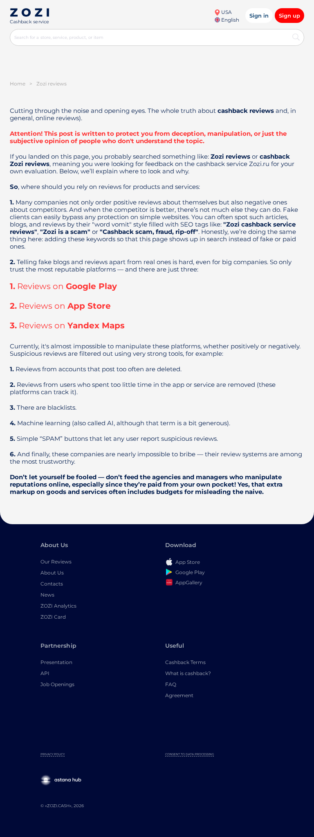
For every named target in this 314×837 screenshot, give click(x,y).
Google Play (91, 286)
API (44, 673)
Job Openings (57, 684)
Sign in (259, 15)
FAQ (170, 684)
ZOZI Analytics (58, 606)
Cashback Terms (185, 662)
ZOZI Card (53, 617)
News (47, 595)
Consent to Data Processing (189, 754)
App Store (89, 306)
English (229, 19)
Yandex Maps (96, 325)
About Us (52, 573)
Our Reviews (56, 562)
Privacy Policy (52, 754)
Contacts (51, 584)
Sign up (289, 15)
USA (226, 12)
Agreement (179, 695)
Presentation (56, 662)
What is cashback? (188, 673)
